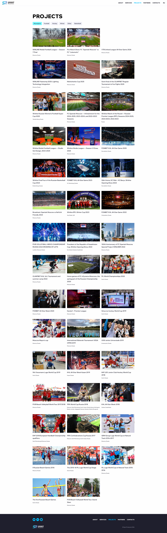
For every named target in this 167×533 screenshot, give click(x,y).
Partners (146, 3)
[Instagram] (41, 519)
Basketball (77, 23)
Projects (137, 3)
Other (69, 23)
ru (164, 3)
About (120, 3)
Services (128, 3)
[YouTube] (34, 519)
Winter (62, 23)
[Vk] (37, 519)
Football (46, 23)
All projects (37, 23)
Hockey (54, 23)
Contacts (156, 3)
